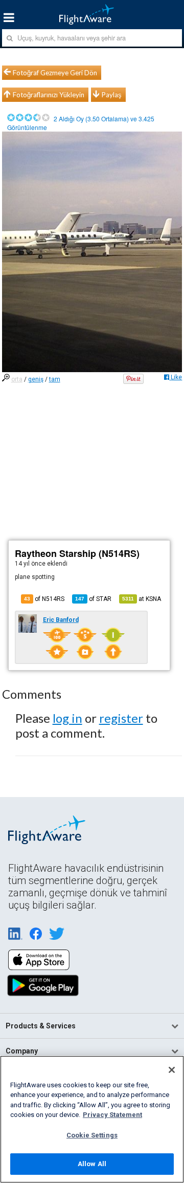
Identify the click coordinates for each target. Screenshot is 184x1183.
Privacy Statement (112, 1115)
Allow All (92, 1164)
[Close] (171, 1070)
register (121, 718)
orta (16, 379)
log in (67, 718)
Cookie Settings (92, 1135)
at (141, 599)
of (93, 599)
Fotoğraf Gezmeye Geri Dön (55, 73)
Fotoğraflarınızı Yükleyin (48, 95)
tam (54, 379)
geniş (35, 379)
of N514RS (44, 599)
